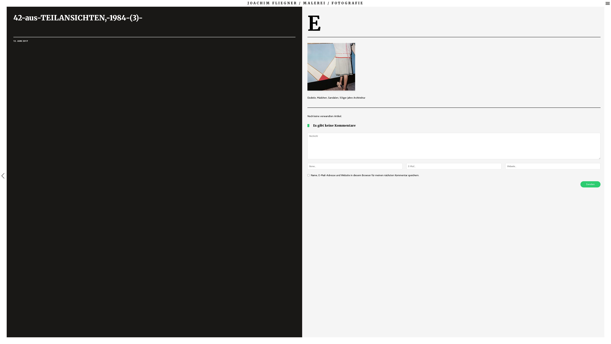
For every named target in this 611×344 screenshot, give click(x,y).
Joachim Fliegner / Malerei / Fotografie (306, 3)
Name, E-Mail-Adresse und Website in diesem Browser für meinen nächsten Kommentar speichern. (365, 175)
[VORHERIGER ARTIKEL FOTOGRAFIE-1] (3, 176)
